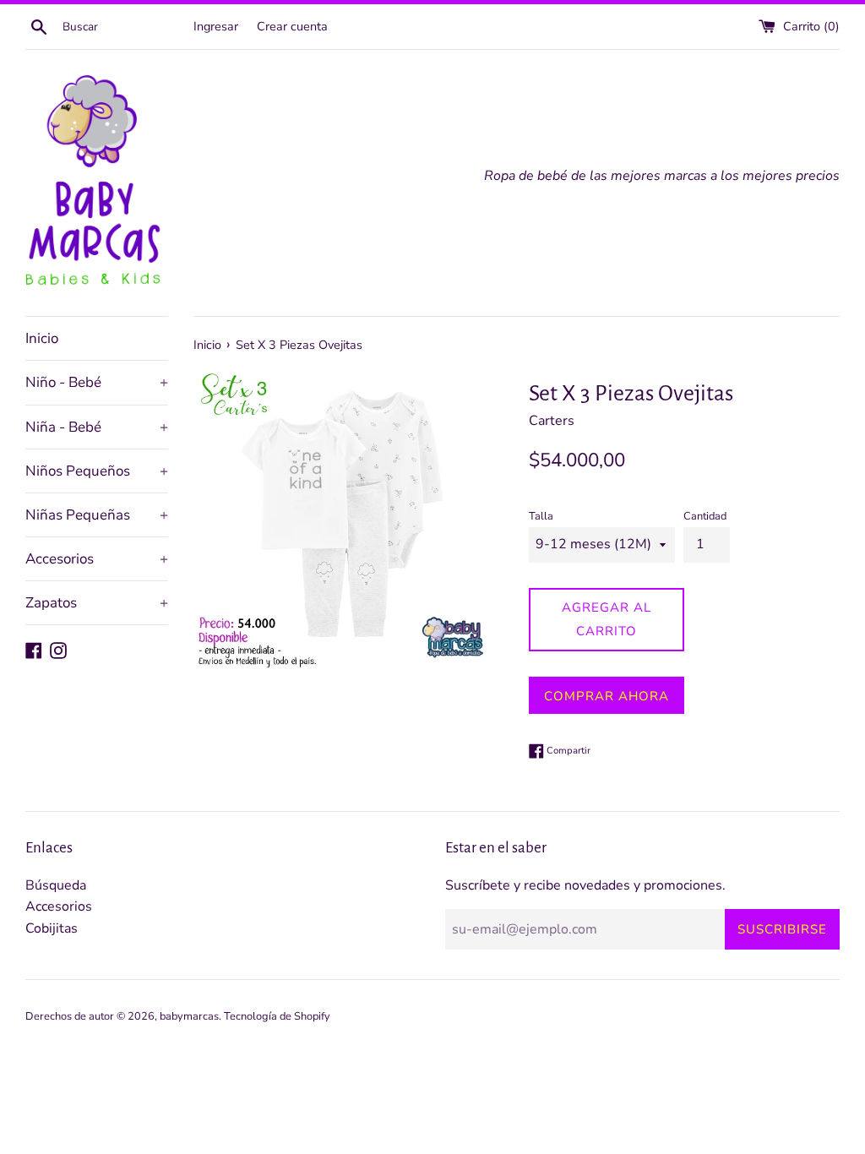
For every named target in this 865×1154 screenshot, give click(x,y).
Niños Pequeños (96, 471)
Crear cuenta (292, 26)
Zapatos (96, 602)
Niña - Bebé (96, 427)
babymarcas (189, 1016)
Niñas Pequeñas (96, 515)
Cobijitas (51, 928)
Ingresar (215, 26)
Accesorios (96, 559)
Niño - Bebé (96, 382)
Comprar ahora (606, 696)
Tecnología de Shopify (277, 1016)
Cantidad (704, 516)
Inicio (41, 338)
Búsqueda (55, 885)
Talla (541, 516)
